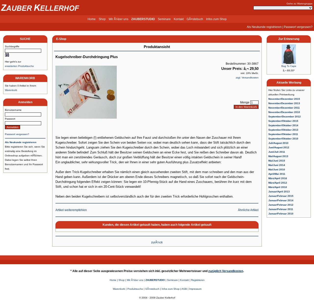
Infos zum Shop (216, 19)
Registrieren (198, 280)
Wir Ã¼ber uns (118, 19)
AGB (184, 289)
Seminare (164, 19)
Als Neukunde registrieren (264, 27)
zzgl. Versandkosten (247, 77)
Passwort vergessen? (298, 27)
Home (92, 19)
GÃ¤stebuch (195, 19)
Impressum (195, 289)
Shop (102, 19)
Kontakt (179, 19)
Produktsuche (135, 289)
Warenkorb (11, 90)
